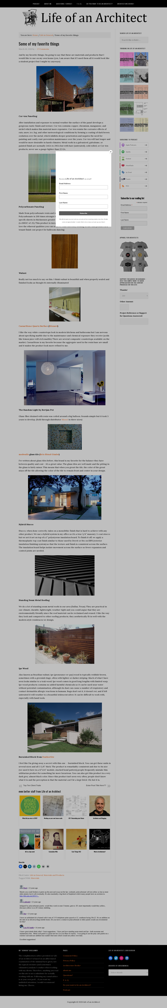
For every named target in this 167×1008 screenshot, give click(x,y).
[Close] (110, 151)
